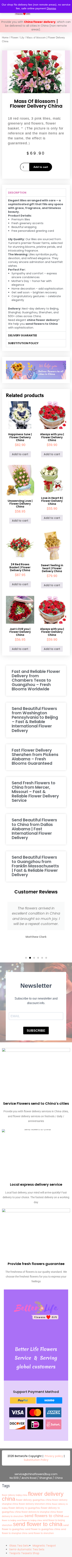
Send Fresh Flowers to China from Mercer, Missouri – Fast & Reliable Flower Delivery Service (35, 791)
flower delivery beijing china (14, 1495)
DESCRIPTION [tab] (17, 193)
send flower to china (37, 1524)
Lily (22, 37)
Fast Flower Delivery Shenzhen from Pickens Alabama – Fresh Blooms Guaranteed (35, 756)
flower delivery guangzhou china (33, 1499)
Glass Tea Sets (19, 1545)
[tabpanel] (36, 263)
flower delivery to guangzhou (24, 1507)
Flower (14, 37)
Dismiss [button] (51, 8)
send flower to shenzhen (41, 1533)
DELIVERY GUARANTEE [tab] (22, 335)
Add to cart (40, 166)
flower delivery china (33, 1496)
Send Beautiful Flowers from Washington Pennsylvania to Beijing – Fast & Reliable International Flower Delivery (35, 719)
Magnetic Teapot (44, 1545)
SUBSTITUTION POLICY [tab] (23, 343)
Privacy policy (54, 1456)
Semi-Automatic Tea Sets (26, 1549)
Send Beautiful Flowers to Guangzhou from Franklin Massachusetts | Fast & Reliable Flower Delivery (35, 865)
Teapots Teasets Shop (24, 1553)
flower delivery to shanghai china (39, 1512)
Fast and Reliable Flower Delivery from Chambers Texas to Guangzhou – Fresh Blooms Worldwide (36, 680)
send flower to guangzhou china (42, 1529)
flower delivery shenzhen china (35, 1504)
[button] (26, 958)
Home (5, 37)
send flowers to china (43, 1515)
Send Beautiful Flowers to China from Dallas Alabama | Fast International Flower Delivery (34, 828)
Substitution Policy (36, 1460)
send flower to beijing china (29, 1520)
